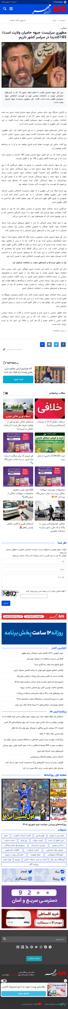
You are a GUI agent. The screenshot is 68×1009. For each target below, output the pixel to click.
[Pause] (38, 381)
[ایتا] (18, 947)
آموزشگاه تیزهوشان (55, 854)
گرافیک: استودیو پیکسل (30, 1004)
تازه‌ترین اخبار (59, 648)
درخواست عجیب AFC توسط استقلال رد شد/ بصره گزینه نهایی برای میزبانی (33, 745)
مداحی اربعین (57, 845)
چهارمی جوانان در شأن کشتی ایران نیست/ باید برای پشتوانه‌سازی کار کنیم (33, 722)
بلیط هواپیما (35, 854)
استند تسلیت (9, 840)
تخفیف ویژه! (23, 993)
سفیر (6, 835)
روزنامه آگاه (34, 864)
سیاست (62, 20)
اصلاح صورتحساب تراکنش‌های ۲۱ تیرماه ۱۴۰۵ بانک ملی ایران (39, 705)
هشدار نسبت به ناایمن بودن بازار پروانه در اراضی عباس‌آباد (40, 676)
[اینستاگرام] (41, 947)
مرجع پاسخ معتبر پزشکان (15, 845)
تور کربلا (24, 840)
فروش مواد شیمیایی (54, 850)
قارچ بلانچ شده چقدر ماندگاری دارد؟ (48, 664)
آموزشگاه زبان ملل (57, 859)
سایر (54, 20)
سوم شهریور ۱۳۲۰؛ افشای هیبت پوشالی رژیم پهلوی (42, 653)
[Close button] (65, 980)
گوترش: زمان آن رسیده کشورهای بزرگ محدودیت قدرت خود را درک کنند (34, 762)
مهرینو (17, 859)
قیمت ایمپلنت (33, 850)
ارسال (6, 603)
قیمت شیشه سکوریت (22, 835)
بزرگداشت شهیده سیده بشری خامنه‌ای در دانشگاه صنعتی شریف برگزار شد (33, 739)
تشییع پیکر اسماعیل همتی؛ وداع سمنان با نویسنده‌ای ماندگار (38, 682)
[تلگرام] (50, 947)
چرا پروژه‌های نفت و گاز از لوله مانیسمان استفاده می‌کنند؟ (40, 693)
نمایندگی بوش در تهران (14, 854)
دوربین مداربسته (38, 845)
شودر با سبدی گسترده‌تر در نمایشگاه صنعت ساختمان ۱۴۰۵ (40, 699)
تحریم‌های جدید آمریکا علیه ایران (50, 751)
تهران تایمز (7, 859)
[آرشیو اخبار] (22, 947)
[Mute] (42, 381)
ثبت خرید (18, 379)
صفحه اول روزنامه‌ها (55, 775)
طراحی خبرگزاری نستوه (53, 1004)
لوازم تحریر (40, 835)
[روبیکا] (32, 947)
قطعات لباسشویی (12, 850)
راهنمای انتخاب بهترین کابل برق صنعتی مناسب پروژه (41, 687)
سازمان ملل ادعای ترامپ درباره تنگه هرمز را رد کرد (43, 768)
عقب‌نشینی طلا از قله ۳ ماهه (51, 733)
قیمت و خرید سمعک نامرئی (35, 859)
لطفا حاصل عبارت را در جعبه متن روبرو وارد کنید (46, 591)
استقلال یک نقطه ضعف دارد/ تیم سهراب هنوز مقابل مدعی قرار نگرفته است (32, 716)
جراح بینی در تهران (56, 835)
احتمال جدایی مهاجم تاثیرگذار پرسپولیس (46, 756)
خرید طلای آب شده (56, 840)
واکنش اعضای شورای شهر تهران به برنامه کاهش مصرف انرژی (38, 670)
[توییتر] (36, 947)
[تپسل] (4, 363)
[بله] (45, 947)
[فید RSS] (27, 947)
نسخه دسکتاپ (34, 958)
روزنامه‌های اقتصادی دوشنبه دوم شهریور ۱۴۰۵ (43, 824)
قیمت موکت (38, 840)
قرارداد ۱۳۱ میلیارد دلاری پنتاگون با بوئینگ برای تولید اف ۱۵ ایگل (37, 728)
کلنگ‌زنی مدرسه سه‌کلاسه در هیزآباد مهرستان (45, 658)
